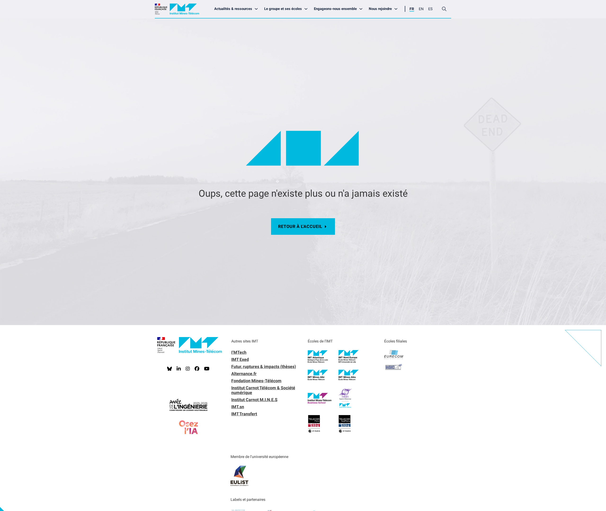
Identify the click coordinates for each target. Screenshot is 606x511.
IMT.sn (237, 406)
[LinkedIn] (179, 368)
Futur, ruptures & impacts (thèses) (263, 366)
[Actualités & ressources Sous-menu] (257, 8)
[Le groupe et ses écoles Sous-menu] (307, 8)
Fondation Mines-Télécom (256, 380)
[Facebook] (197, 368)
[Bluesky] (169, 368)
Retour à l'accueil (300, 226)
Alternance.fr (244, 373)
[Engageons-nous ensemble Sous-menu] (362, 8)
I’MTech (238, 352)
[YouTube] (206, 368)
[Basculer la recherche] (444, 9)
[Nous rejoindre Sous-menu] (397, 8)
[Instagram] (188, 368)
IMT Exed (240, 359)
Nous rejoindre (380, 9)
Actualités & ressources (233, 9)
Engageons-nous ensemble (335, 9)
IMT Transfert (244, 413)
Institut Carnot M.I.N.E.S (254, 399)
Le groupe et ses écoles (283, 9)
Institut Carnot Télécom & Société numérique (263, 390)
